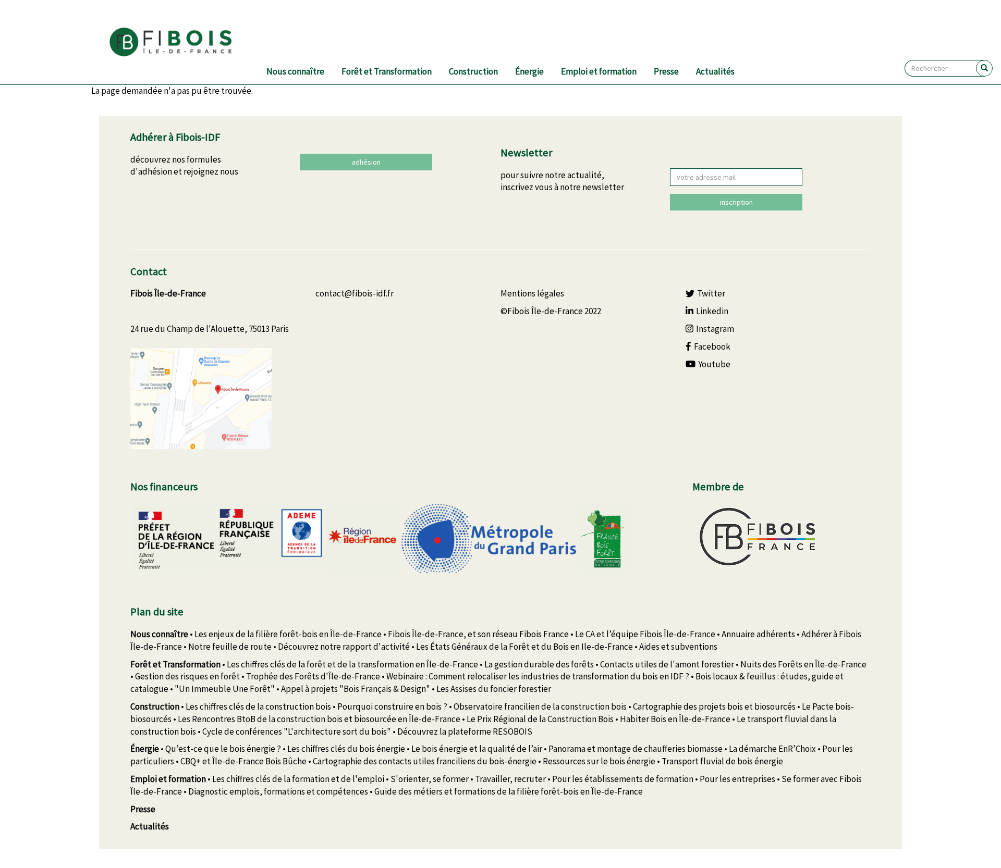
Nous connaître (295, 71)
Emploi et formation (599, 71)
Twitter (711, 293)
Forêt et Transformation (386, 71)
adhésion (366, 162)
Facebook (712, 346)
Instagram (715, 328)
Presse (666, 71)
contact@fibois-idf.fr (354, 293)
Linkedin (712, 311)
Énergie (529, 71)
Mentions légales (532, 293)
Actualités (715, 71)
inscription (736, 202)
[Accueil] (183, 42)
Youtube (714, 364)
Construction (473, 71)
